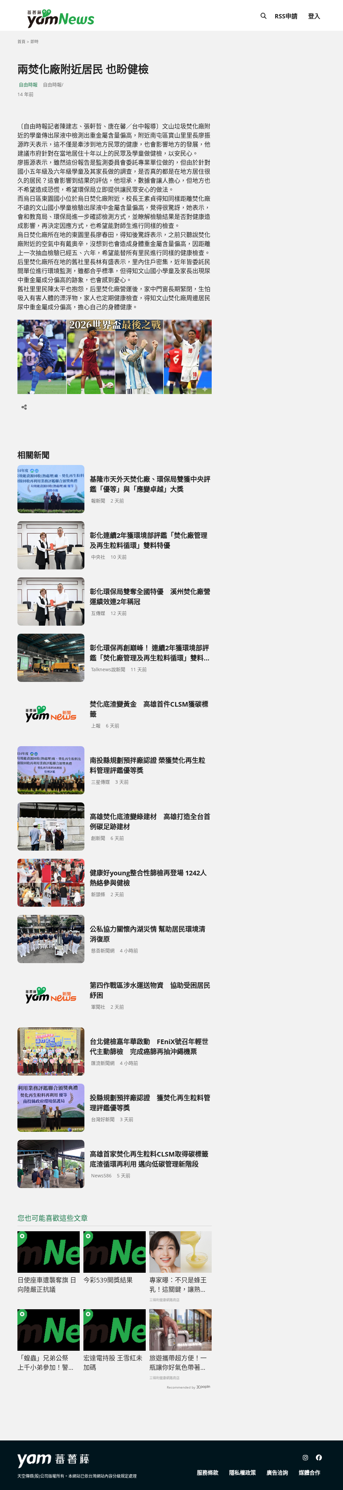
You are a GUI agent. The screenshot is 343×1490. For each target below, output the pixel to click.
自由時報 (28, 84)
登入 (314, 16)
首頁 (21, 42)
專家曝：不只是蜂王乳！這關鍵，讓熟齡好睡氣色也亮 (178, 1285)
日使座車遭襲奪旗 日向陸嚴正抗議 (46, 1285)
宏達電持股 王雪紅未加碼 (112, 1363)
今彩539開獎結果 (108, 1280)
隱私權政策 (242, 1472)
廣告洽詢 (277, 1472)
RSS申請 (286, 16)
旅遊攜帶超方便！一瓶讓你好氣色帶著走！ (178, 1363)
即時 (34, 42)
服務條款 (207, 1472)
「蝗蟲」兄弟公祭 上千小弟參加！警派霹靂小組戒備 (46, 1363)
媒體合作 (309, 1472)
